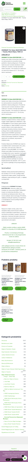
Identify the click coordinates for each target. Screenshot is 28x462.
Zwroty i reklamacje (14, 450)
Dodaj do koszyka (19, 76)
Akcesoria (4, 340)
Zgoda (8, 459)
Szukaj (17, 9)
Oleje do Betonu (6, 366)
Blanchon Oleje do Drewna (11, 379)
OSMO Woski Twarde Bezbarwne (13, 409)
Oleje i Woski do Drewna (8, 374)
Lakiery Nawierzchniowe (8, 355)
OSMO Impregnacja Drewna (11, 393)
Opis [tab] (3, 92)
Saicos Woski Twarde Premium (12, 424)
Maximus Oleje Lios (9, 386)
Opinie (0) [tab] (4, 95)
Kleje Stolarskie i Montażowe (9, 352)
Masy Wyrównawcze (7, 360)
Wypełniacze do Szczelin (8, 432)
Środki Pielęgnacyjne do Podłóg (10, 426)
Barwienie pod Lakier (7, 343)
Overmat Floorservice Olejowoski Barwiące (13, 47)
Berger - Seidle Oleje (9, 376)
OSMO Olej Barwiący (9, 396)
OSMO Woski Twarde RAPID (11, 414)
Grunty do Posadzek (7, 346)
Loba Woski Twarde (9, 384)
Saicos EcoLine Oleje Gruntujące (12, 421)
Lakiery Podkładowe (7, 357)
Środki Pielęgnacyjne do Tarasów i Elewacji (13, 429)
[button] (23, 28)
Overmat (7, 85)
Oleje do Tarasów (6, 372)
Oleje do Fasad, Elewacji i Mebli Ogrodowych (13, 369)
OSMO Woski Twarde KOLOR (12, 412)
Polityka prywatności (17, 459)
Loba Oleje (7, 381)
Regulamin (14, 448)
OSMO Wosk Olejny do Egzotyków (13, 407)
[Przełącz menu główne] (24, 3)
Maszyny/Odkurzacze (7, 363)
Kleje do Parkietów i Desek (8, 349)
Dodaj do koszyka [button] (5, 288)
